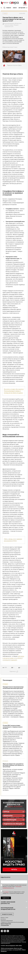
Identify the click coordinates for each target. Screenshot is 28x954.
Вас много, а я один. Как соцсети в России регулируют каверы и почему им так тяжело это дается (13, 391)
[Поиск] (4, 7)
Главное (8, 7)
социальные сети (9, 26)
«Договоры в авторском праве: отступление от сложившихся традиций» (13, 658)
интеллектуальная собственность (13, 23)
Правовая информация (7, 920)
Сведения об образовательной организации (12, 922)
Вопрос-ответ (4, 917)
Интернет (15, 25)
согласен (6, 891)
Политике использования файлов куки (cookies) (11, 941)
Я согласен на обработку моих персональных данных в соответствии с (14, 886)
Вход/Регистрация (7, 914)
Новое (15, 7)
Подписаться (5, 897)
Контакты (3, 919)
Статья (5, 13)
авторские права (9, 25)
